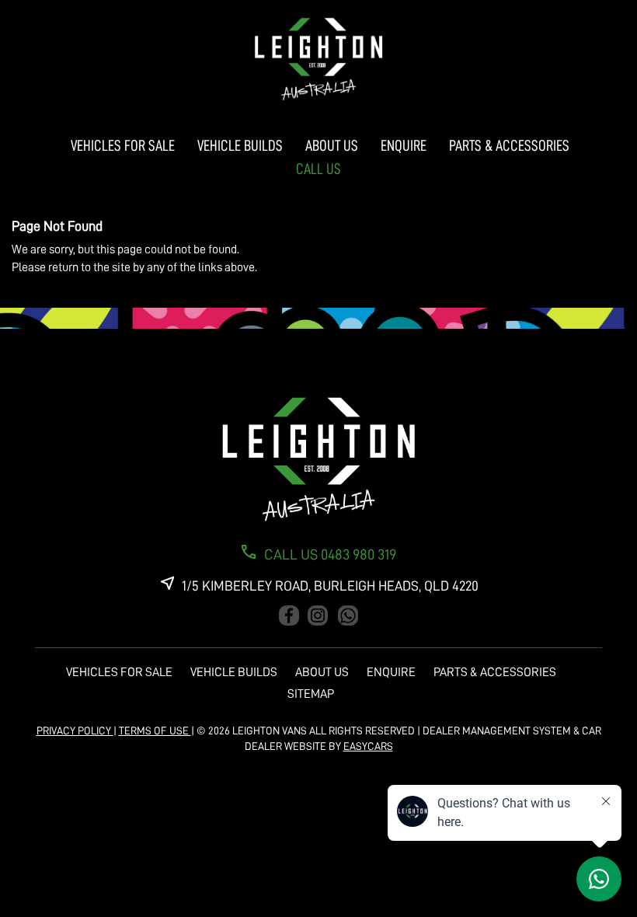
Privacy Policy (75, 730)
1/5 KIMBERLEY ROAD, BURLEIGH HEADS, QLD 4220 (330, 586)
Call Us (318, 168)
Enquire (403, 145)
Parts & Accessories (509, 145)
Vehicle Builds (240, 145)
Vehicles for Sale (123, 145)
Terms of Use (155, 730)
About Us (331, 145)
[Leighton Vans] (318, 59)
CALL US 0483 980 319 (330, 554)
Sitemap (310, 694)
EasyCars (368, 746)
